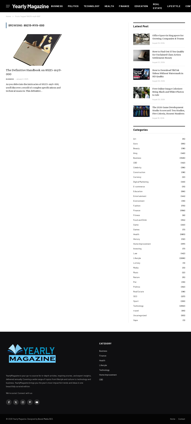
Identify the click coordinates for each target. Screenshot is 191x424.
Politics (73, 6)
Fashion (136, 205)
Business (57, 6)
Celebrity (137, 167)
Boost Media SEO (45, 419)
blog (135, 153)
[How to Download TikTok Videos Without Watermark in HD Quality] (141, 74)
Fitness (136, 215)
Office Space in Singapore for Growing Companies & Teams (168, 37)
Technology (92, 6)
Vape (135, 320)
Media (135, 267)
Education (141, 6)
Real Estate (157, 6)
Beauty (136, 148)
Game (135, 224)
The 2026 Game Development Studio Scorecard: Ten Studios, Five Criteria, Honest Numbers (168, 110)
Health (109, 6)
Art (134, 139)
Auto (135, 143)
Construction (139, 172)
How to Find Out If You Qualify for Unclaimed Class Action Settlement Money (168, 54)
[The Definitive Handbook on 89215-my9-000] (34, 50)
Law (135, 253)
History (136, 239)
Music (135, 272)
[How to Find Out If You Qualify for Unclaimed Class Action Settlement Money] (141, 55)
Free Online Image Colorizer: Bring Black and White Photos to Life (168, 91)
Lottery (136, 263)
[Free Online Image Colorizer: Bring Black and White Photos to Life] (141, 92)
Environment (139, 201)
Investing (137, 248)
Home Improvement (142, 243)
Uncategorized (140, 315)
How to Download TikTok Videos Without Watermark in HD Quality (167, 73)
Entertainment (139, 196)
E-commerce (139, 186)
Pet (135, 282)
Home (172, 419)
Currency (137, 177)
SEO (135, 296)
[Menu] (8, 6)
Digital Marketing (140, 181)
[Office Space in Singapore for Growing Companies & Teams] (141, 39)
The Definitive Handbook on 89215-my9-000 (34, 72)
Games (136, 229)
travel (136, 310)
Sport (136, 301)
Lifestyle (173, 6)
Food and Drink (140, 220)
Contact (181, 419)
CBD (135, 162)
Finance (124, 6)
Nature (136, 277)
